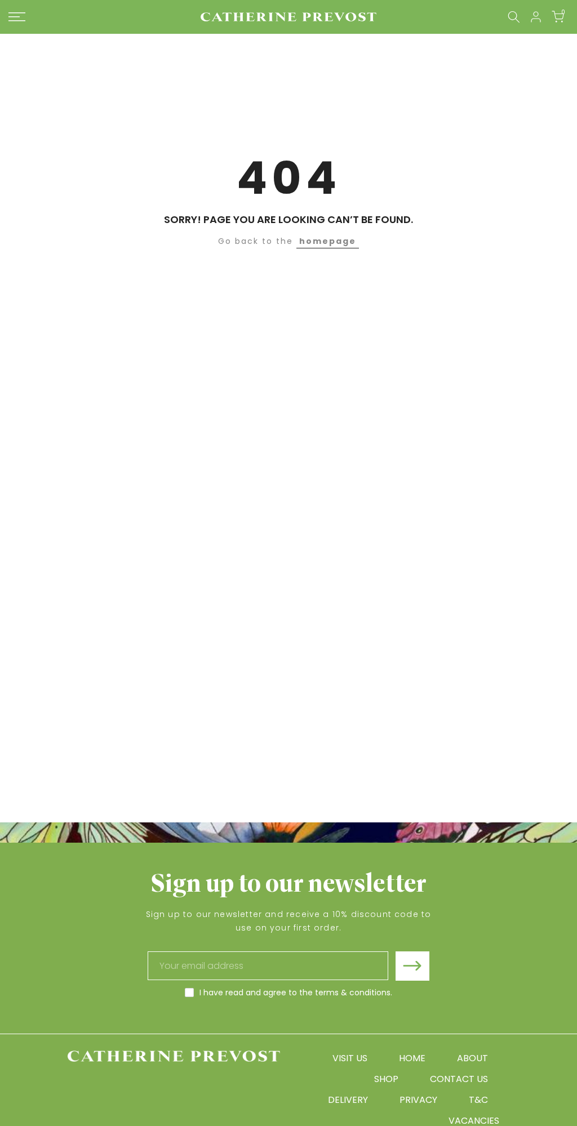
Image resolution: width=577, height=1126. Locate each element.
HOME (412, 1058)
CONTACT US (459, 1078)
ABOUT (472, 1058)
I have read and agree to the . (295, 992)
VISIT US (349, 1058)
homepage (327, 241)
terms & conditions (352, 992)
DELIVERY (348, 1099)
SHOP (386, 1078)
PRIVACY (418, 1099)
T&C (478, 1099)
